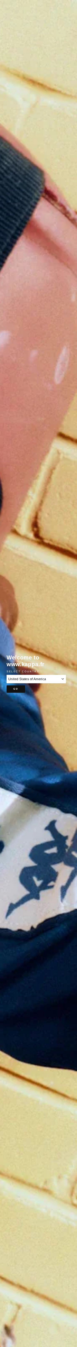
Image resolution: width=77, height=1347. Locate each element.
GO (15, 689)
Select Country (23, 671)
